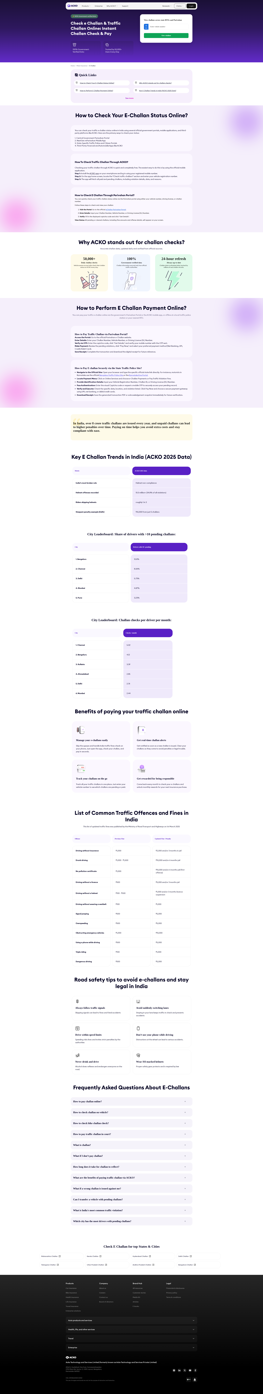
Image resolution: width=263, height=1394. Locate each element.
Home (73, 66)
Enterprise (99, 6)
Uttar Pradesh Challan (95, 1265)
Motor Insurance (82, 66)
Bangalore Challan (185, 1265)
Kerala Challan (92, 1256)
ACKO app (94, 173)
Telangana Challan (48, 1265)
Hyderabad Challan (140, 1256)
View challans (166, 35)
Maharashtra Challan (49, 1256)
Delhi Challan (183, 1256)
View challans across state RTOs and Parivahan (163, 20)
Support (125, 6)
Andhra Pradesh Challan (142, 1265)
